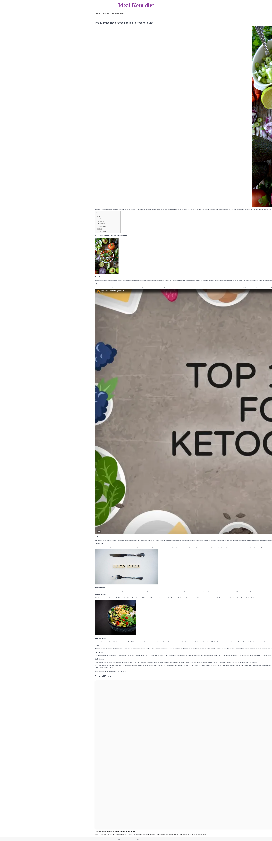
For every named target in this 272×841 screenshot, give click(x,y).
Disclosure (106, 13)
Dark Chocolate (103, 231)
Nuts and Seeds (102, 223)
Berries (100, 228)
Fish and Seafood (102, 224)
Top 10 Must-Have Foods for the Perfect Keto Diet (108, 215)
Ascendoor (141, 839)
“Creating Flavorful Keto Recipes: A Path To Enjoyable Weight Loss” (115, 831)
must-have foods (107, 667)
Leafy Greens (101, 220)
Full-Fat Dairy (102, 229)
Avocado (101, 216)
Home (98, 13)
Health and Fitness (118, 13)
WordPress (153, 839)
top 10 (113, 667)
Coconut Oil (101, 221)
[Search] (176, 14)
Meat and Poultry (102, 226)
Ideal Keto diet (136, 5)
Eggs (100, 218)
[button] (117, 213)
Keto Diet (101, 667)
